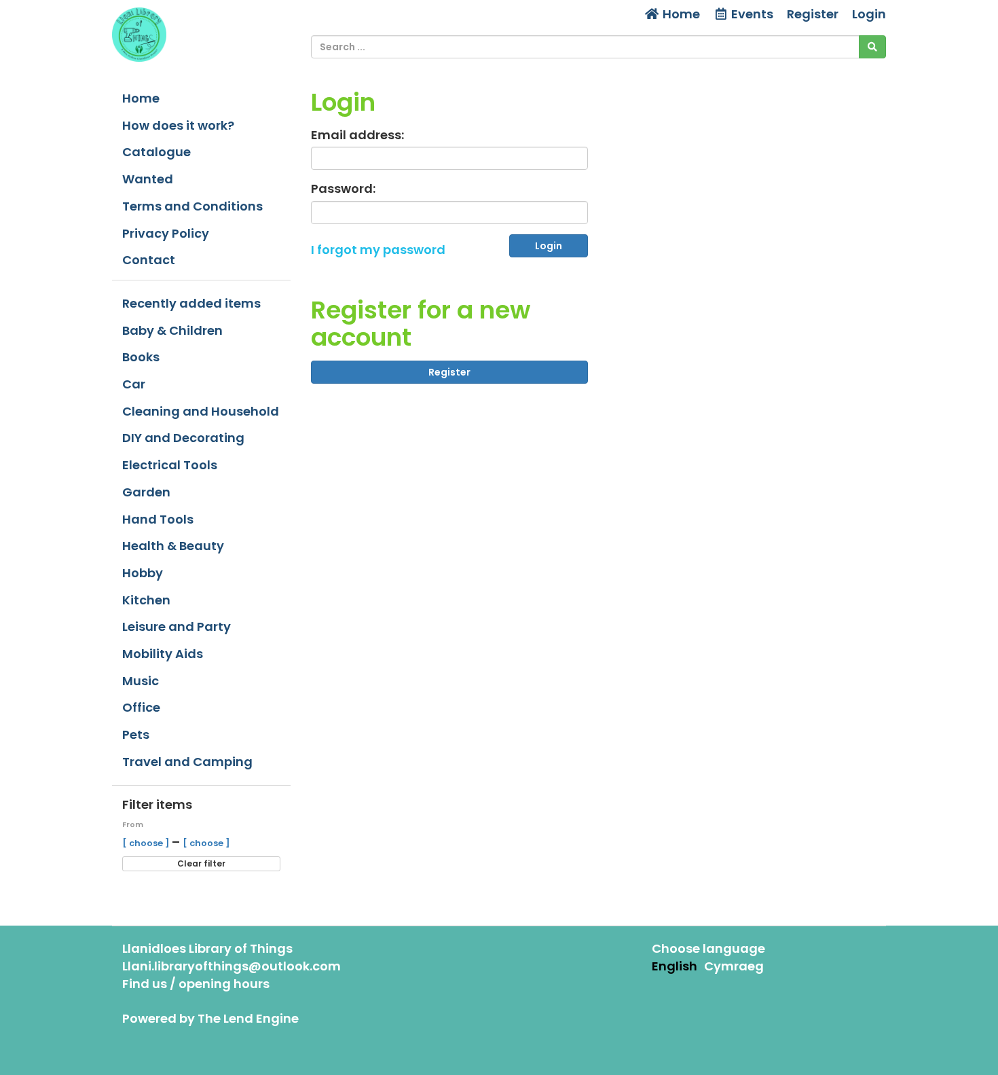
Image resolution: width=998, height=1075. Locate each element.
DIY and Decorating (183, 437)
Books (141, 356)
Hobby (142, 572)
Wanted (147, 178)
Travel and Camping (187, 761)
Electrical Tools (169, 464)
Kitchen (146, 599)
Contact (148, 259)
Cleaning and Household (200, 411)
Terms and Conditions (192, 206)
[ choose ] (147, 843)
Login (869, 13)
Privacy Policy (165, 233)
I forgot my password (378, 249)
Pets (135, 734)
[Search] (872, 46)
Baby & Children (172, 330)
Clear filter (201, 863)
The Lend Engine (248, 1018)
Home (680, 13)
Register (812, 13)
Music (140, 680)
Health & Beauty (173, 545)
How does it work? (178, 125)
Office (141, 707)
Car (133, 384)
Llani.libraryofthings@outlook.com (231, 966)
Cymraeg (734, 966)
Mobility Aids (162, 653)
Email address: (357, 134)
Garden (146, 492)
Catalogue (156, 151)
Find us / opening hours (196, 983)
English (674, 966)
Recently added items (191, 303)
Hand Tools (157, 519)
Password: (343, 188)
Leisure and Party (176, 626)
